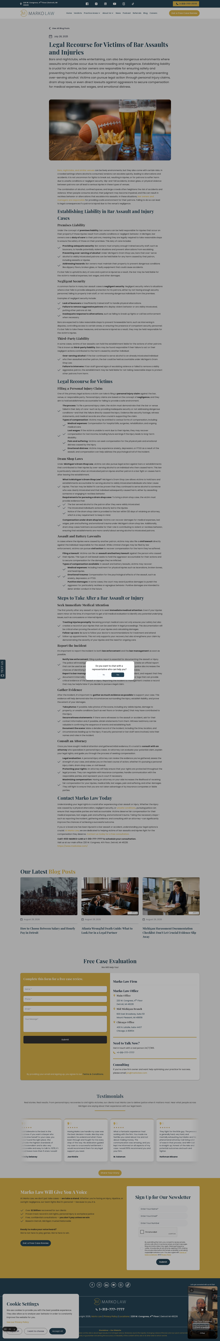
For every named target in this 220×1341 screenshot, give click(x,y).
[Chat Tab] (110, 670)
